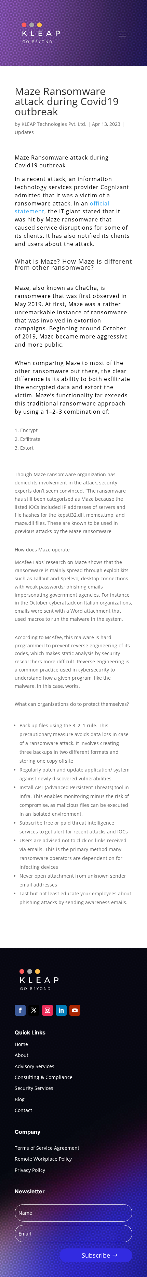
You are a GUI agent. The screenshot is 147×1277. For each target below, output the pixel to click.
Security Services (34, 1088)
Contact (23, 1110)
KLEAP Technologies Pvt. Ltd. (54, 124)
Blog (20, 1099)
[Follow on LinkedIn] (61, 1010)
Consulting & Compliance (43, 1077)
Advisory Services (34, 1066)
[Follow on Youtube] (74, 1010)
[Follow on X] (33, 1010)
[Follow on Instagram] (47, 1010)
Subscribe (96, 1255)
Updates (24, 132)
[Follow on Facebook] (20, 1010)
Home (21, 1044)
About (21, 1055)
